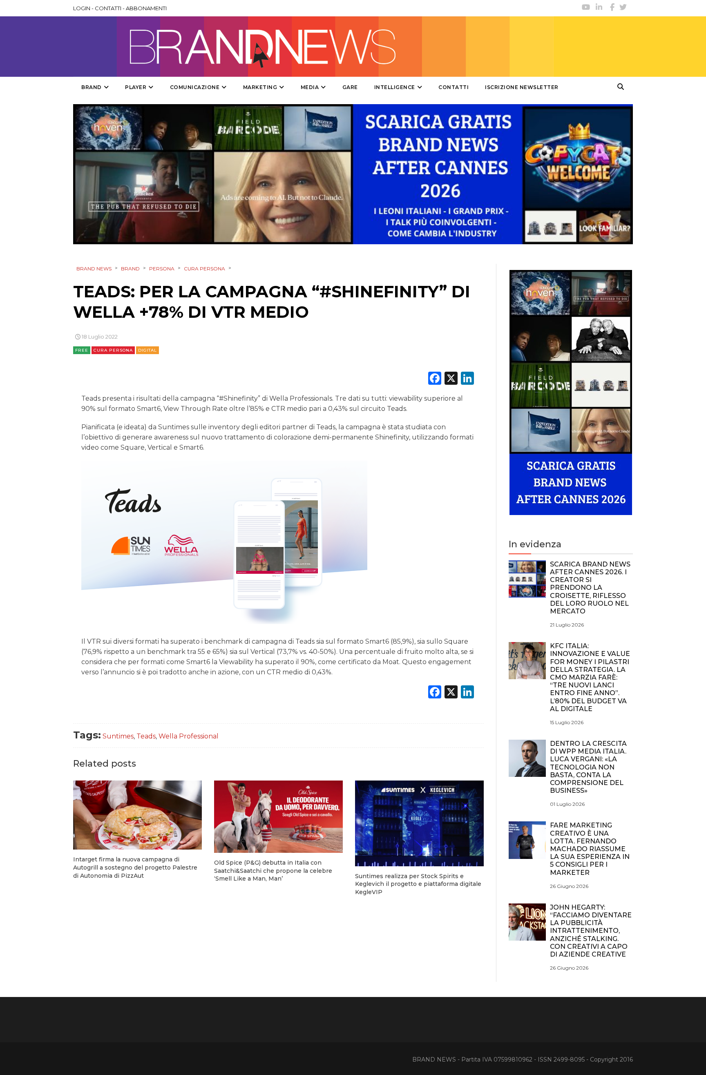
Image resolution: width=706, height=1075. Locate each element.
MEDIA (310, 87)
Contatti (453, 87)
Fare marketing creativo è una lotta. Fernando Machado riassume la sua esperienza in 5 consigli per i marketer (590, 848)
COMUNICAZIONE (195, 87)
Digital (147, 350)
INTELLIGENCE (394, 87)
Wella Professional (189, 736)
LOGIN (81, 8)
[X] (451, 379)
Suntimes (118, 736)
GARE (350, 87)
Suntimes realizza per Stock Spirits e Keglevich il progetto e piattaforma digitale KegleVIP (418, 884)
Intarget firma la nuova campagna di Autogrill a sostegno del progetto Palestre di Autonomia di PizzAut (135, 867)
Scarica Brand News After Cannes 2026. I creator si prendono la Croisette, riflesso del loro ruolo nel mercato (590, 587)
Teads (146, 736)
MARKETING (260, 87)
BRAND (91, 87)
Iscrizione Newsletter (522, 87)
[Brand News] (313, 46)
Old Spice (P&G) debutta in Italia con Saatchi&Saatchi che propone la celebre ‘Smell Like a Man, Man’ (273, 870)
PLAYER (135, 87)
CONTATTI (108, 8)
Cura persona (113, 350)
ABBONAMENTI (146, 8)
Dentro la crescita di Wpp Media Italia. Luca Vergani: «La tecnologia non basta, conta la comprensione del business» (588, 767)
